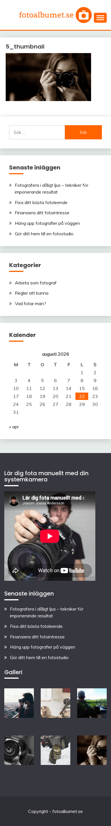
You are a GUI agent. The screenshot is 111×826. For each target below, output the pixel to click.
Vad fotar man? (30, 303)
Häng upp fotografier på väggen (47, 223)
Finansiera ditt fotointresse (42, 212)
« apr (14, 426)
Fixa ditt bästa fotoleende (41, 202)
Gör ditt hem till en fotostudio (44, 233)
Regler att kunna (31, 293)
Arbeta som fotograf (36, 283)
